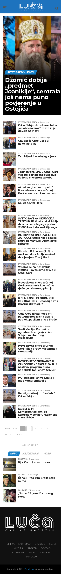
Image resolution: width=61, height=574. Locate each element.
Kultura (18, 548)
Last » (19, 434)
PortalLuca (29, 569)
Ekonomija (24, 544)
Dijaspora (18, 552)
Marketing (46, 552)
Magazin (32, 548)
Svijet (52, 544)
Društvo (40, 544)
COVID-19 (46, 548)
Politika (9, 544)
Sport (32, 552)
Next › (8, 434)
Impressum (32, 556)
